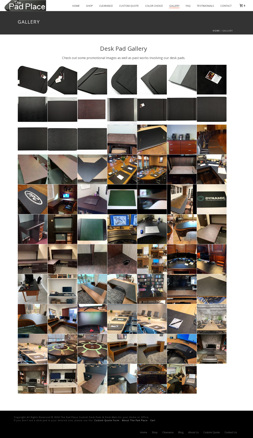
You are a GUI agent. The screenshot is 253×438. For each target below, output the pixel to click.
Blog (180, 432)
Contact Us (231, 432)
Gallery (174, 6)
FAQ (188, 6)
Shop (89, 6)
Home (76, 6)
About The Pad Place (135, 420)
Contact (226, 6)
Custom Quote (129, 6)
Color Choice (154, 6)
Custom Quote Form (106, 420)
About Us (193, 432)
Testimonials (205, 6)
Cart (152, 420)
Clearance (106, 6)
